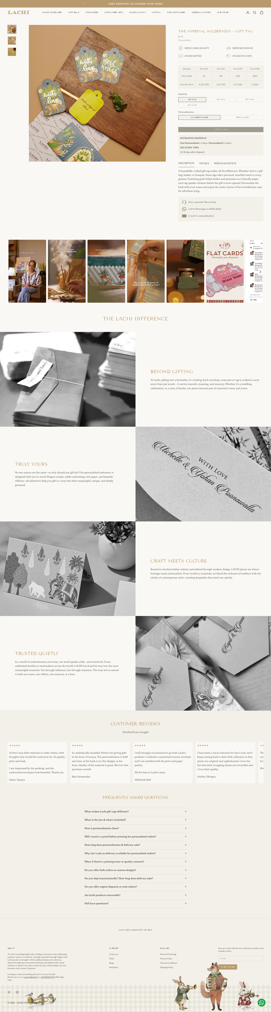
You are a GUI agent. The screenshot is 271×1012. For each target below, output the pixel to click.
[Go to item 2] (12, 40)
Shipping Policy (166, 967)
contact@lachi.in (206, 216)
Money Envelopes (52, 12)
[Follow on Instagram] (17, 992)
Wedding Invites (201, 12)
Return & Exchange (168, 954)
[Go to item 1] (12, 29)
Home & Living (137, 12)
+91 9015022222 (47, 977)
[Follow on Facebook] (9, 992)
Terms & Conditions (168, 963)
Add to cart (220, 129)
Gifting (156, 12)
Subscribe (228, 967)
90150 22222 (215, 209)
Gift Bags (73, 12)
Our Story (223, 12)
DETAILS (204, 163)
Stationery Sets (114, 12)
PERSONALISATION (225, 163)
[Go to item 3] (12, 51)
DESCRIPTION (186, 163)
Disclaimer (113, 967)
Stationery (92, 12)
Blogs (111, 963)
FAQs (111, 958)
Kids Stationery (176, 12)
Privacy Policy (166, 958)
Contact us (113, 954)
